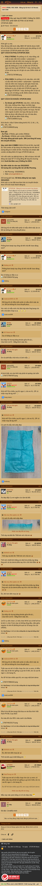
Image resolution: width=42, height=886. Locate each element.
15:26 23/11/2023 (6, 362)
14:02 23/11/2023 (6, 216)
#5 (40, 286)
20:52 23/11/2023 (6, 598)
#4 (40, 252)
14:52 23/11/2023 (6, 346)
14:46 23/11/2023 (6, 234)
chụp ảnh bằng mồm (33, 631)
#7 (40, 346)
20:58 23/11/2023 (6, 646)
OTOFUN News (34, 847)
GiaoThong (6, 631)
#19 (40, 761)
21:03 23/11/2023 (6, 700)
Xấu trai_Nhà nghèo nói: (12, 515)
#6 (40, 319)
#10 (40, 402)
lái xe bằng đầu (21, 631)
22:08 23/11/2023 (6, 736)
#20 (40, 799)
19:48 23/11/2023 (6, 502)
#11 (40, 486)
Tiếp (25, 29)
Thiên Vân (36, 637)
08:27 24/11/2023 (6, 761)
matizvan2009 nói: (10, 299)
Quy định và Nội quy (14, 847)
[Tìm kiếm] (40, 2)
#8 (40, 362)
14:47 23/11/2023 (6, 252)
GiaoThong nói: (9, 774)
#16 (40, 646)
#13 (40, 539)
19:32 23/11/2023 (6, 402)
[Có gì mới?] (36, 2)
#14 (40, 569)
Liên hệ (3, 847)
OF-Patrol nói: (8, 332)
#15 (40, 598)
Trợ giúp (25, 847)
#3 (40, 234)
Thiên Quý (19, 637)
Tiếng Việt (6, 843)
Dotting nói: (7, 265)
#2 (40, 216)
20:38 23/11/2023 (6, 569)
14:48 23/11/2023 (6, 286)
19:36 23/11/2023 (6, 486)
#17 (40, 700)
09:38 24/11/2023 (6, 799)
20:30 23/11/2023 (6, 539)
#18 (40, 736)
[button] (2, 2)
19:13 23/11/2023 (6, 380)
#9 (40, 380)
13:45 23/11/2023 (6, 32)
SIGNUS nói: (8, 415)
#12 (40, 502)
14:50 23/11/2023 (6, 319)
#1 (40, 32)
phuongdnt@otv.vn (16, 174)
